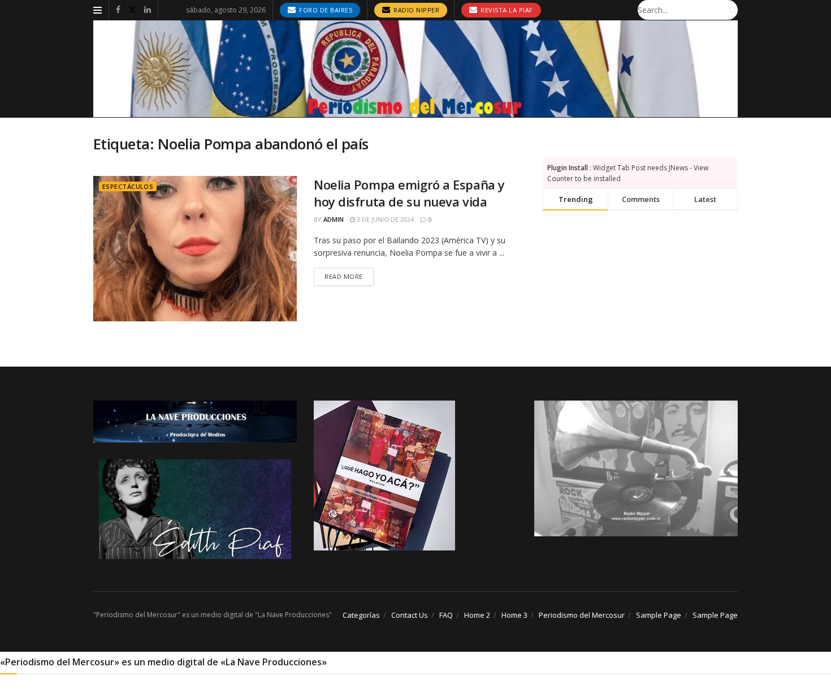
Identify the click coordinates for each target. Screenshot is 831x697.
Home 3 (514, 615)
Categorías (361, 615)
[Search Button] (731, 10)
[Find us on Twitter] (132, 10)
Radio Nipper (416, 10)
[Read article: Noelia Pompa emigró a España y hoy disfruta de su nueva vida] (195, 248)
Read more (349, 276)
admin (333, 219)
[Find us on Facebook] (118, 10)
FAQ (446, 615)
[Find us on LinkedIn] (147, 10)
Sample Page (658, 615)
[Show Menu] (97, 10)
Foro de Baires (325, 10)
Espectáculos (127, 186)
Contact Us (409, 615)
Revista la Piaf (506, 10)
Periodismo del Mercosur (582, 615)
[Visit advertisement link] (415, 68)
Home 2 (477, 615)
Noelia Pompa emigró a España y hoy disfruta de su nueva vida (409, 193)
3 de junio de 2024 (384, 219)
